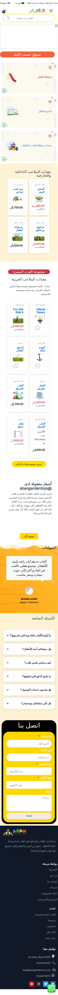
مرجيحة (20, 343)
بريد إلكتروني (45, 763)
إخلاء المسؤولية (49, 893)
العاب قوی (41, 343)
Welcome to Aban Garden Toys (42, 3)
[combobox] (33, 18)
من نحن (53, 875)
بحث (8, 18)
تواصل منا (52, 881)
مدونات (53, 887)
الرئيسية (53, 869)
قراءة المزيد (37, 328)
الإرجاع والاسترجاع (47, 899)
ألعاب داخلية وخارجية (40, 224)
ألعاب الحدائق (40, 184)
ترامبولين (51, 926)
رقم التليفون (45, 777)
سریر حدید (50, 938)
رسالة (49, 791)
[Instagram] (38, 984)
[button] (4, 582)
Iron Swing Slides (40, 306)
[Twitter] (45, 984)
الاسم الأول (46, 736)
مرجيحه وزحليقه (20, 185)
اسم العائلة (46, 750)
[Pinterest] (31, 984)
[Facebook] (53, 984)
